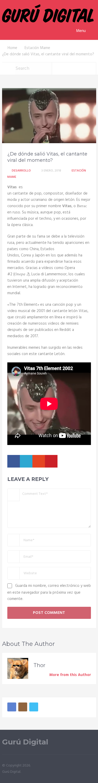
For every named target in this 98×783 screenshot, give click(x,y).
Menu (81, 31)
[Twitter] (33, 706)
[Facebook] (11, 706)
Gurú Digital (25, 742)
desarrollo (21, 170)
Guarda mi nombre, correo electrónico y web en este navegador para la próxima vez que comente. (49, 592)
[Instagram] (22, 706)
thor (39, 665)
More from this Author (70, 675)
